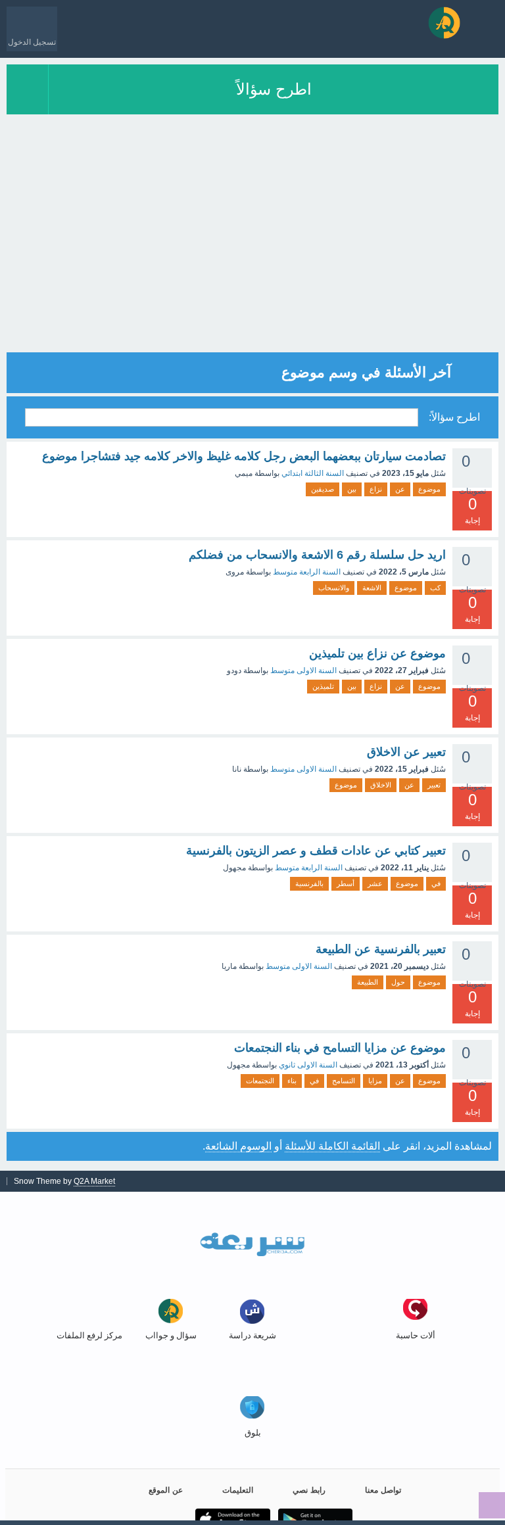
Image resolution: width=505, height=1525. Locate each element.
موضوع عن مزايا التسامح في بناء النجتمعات (340, 1047)
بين (351, 489)
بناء (292, 1081)
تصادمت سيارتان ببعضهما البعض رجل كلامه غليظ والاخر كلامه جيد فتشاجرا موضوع (244, 456)
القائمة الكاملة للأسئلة (332, 1146)
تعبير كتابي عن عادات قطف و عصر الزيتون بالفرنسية (316, 850)
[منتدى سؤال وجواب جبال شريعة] (444, 23)
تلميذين (323, 686)
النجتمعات (260, 1081)
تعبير (434, 785)
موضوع (429, 489)
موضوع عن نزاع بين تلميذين (377, 653)
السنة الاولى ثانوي (308, 1064)
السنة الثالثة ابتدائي (312, 473)
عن (400, 489)
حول (398, 982)
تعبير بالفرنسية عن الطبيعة (381, 949)
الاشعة (371, 588)
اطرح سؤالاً (274, 89)
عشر (375, 883)
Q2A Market (94, 1181)
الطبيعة (367, 982)
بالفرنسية (309, 883)
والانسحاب (333, 588)
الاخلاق (380, 785)
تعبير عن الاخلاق (406, 752)
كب (435, 588)
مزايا (375, 1081)
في (436, 883)
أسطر (345, 883)
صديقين (322, 489)
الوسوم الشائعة (238, 1146)
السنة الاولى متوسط (303, 670)
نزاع (376, 489)
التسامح (343, 1081)
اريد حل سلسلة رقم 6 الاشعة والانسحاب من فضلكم (317, 554)
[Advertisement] (252, 260)
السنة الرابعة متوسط (307, 571)
